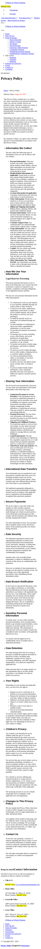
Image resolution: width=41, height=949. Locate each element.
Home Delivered (15, 40)
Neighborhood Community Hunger (22, 54)
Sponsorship (9, 932)
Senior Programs (11, 38)
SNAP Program (15, 46)
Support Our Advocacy (13, 63)
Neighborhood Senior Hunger (20, 52)
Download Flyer (25, 18)
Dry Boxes (13, 44)
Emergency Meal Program (19, 48)
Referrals (13, 61)
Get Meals (8, 69)
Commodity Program (17, 50)
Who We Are (9, 36)
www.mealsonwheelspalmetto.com (28, 884)
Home (7, 34)
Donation (13, 57)
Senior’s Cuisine (15, 42)
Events (7, 65)
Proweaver (25, 946)
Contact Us (9, 67)
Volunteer (13, 59)
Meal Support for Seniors (16, 20)
